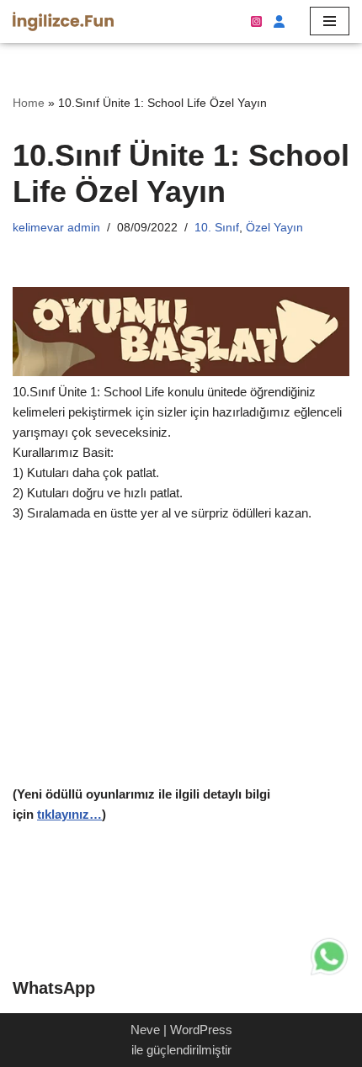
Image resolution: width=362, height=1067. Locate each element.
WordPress (201, 1029)
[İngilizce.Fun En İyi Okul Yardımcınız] (63, 21)
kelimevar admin (56, 227)
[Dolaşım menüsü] (329, 21)
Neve (145, 1029)
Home (29, 102)
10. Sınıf (216, 227)
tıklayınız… (69, 814)
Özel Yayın (274, 227)
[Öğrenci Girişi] (277, 21)
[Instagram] (256, 21)
